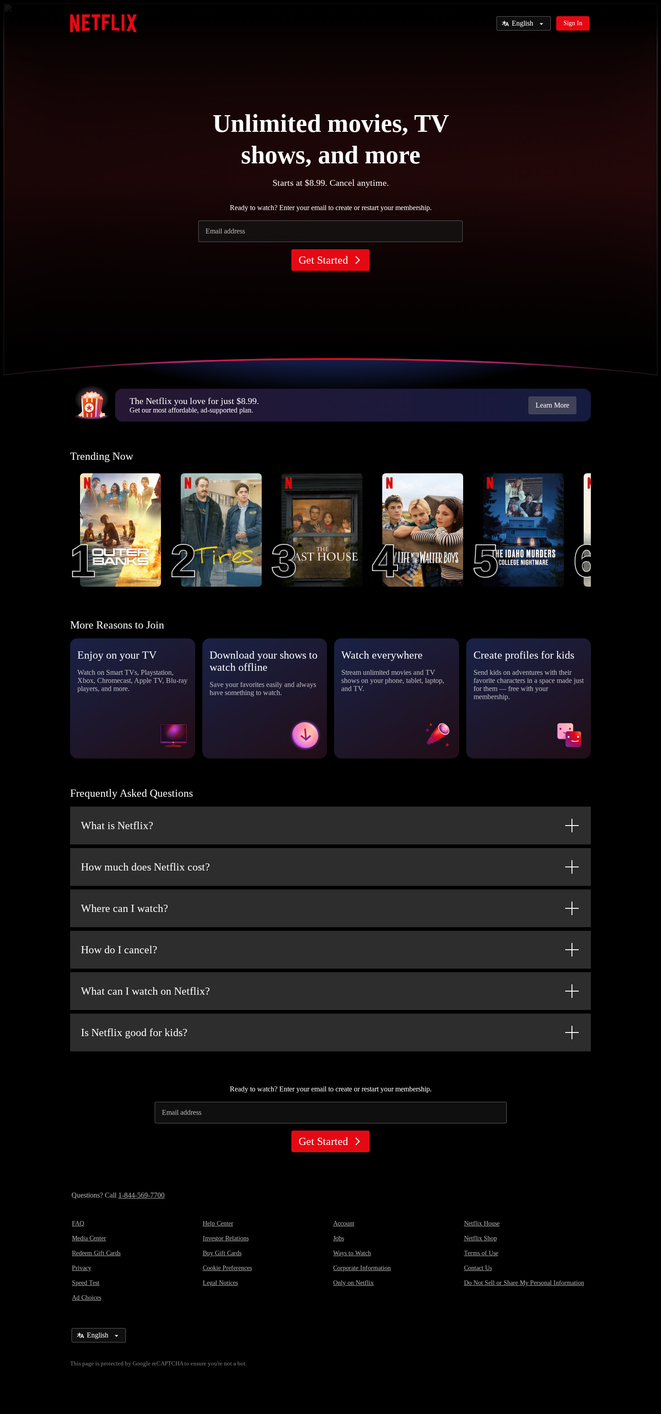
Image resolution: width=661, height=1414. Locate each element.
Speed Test (85, 1282)
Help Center (218, 1223)
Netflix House (482, 1223)
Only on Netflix (353, 1282)
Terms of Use (481, 1253)
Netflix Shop (480, 1238)
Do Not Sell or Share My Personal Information (524, 1282)
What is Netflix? (117, 825)
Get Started (323, 260)
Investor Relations (226, 1238)
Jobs (338, 1238)
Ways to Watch (352, 1253)
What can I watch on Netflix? (145, 991)
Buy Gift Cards (222, 1253)
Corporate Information (362, 1268)
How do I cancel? (119, 950)
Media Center (89, 1238)
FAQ (78, 1223)
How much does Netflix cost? (145, 867)
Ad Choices (86, 1297)
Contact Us (478, 1268)
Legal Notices (220, 1282)
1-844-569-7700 (141, 1195)
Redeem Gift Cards (96, 1253)
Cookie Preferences (227, 1268)
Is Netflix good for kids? (134, 1032)
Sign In (572, 23)
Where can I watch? (124, 908)
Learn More (552, 405)
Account (343, 1223)
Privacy (81, 1268)
